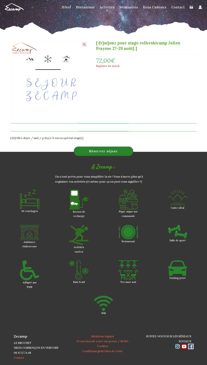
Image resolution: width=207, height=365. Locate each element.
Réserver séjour (103, 151)
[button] (84, 44)
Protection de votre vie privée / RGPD (102, 341)
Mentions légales (102, 336)
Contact (19, 358)
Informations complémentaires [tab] (103, 127)
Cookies (102, 346)
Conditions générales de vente (102, 351)
